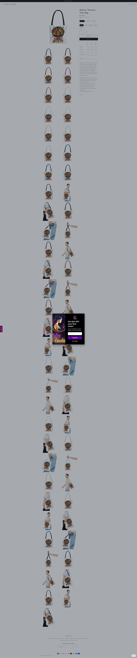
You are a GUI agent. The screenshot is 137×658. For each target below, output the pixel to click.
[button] (1, 329)
